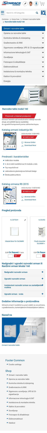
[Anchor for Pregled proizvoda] (22, 210)
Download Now (30, 145)
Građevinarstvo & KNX (13, 43)
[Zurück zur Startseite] (11, 3)
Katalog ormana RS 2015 (15, 184)
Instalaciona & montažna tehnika (18, 71)
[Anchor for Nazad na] (13, 315)
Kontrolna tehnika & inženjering (17, 38)
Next (43, 235)
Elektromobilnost (11, 67)
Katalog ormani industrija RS (17, 130)
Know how (16, 19)
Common (5, 19)
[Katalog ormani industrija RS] (10, 141)
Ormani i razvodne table (31, 19)
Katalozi (12, 423)
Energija (7, 81)
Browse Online (30, 142)
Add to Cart (29, 137)
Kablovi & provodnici (12, 76)
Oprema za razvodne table (15, 33)
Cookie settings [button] (15, 364)
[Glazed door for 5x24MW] (14, 231)
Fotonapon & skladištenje (14, 62)
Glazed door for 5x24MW (14, 241)
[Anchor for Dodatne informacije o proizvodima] (40, 301)
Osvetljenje (8, 57)
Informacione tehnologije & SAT (17, 52)
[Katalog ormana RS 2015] (10, 195)
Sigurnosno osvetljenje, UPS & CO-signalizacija (23, 47)
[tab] (23, 272)
